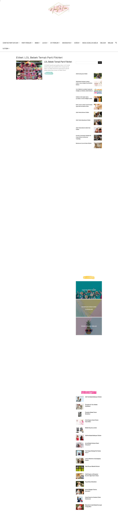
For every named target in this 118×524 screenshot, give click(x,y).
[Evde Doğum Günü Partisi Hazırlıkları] (80, 422)
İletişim (5, 48)
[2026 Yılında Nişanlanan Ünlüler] (98, 122)
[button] (116, 43)
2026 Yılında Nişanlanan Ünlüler (83, 120)
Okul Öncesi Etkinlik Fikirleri (92, 466)
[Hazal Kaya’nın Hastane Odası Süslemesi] (80, 499)
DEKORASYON (66, 43)
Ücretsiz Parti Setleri (10, 43)
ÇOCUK (44, 43)
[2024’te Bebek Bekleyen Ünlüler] (80, 437)
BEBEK (37, 43)
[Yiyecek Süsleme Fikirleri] (89, 326)
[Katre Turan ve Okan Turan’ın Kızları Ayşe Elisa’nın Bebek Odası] (98, 107)
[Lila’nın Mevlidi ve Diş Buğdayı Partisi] (80, 461)
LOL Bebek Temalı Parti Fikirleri (58, 62)
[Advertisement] (59, 28)
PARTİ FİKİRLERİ (26, 43)
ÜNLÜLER (103, 43)
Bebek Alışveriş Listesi (91, 427)
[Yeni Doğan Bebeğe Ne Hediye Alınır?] (80, 453)
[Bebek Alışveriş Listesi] (80, 430)
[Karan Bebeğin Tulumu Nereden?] (80, 491)
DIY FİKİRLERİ (54, 43)
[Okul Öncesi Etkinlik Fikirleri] (80, 468)
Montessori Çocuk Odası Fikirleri (83, 143)
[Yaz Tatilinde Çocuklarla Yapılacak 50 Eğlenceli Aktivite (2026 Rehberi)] (98, 91)
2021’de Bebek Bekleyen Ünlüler (93, 397)
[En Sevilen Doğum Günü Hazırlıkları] (89, 308)
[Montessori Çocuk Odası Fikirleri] (98, 145)
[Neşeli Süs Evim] (59, 9)
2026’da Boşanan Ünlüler (81, 73)
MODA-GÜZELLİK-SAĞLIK (90, 43)
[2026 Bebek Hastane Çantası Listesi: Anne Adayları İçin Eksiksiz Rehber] (98, 83)
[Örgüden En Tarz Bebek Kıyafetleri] (80, 406)
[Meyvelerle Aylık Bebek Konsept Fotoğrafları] (80, 507)
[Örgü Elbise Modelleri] (80, 484)
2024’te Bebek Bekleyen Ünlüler (93, 435)
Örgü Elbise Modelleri (91, 481)
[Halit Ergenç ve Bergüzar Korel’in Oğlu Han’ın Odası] (80, 476)
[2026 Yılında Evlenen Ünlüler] (98, 114)
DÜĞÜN (76, 43)
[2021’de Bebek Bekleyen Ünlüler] (80, 399)
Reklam (110, 43)
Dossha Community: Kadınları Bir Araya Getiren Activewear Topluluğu (83, 137)
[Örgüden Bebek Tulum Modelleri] (80, 414)
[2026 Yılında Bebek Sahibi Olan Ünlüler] (98, 130)
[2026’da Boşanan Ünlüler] (98, 76)
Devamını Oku (49, 73)
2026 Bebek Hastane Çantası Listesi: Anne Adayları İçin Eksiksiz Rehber (84, 83)
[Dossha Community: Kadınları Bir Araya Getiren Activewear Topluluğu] (98, 137)
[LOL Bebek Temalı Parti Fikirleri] (29, 70)
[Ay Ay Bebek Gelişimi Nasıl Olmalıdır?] (80, 445)
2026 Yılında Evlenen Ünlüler (82, 112)
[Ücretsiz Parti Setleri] (89, 290)
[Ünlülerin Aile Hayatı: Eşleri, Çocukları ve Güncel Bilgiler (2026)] (98, 99)
